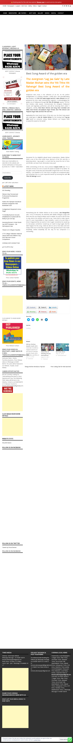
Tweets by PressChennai (9, 547)
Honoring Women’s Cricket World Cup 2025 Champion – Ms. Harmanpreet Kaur (11, 224)
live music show (60, 352)
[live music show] (62, 347)
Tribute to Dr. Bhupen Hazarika (11, 230)
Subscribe (7, 178)
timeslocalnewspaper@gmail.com (12, 659)
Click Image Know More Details (11, 415)
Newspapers (11, 6)
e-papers (17, 6)
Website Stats (7, 439)
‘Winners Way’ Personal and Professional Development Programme (10, 196)
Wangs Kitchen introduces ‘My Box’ (35, 366)
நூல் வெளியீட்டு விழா (7, 247)
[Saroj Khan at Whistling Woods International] (47, 347)
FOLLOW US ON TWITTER (11, 543)
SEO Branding (6, 190)
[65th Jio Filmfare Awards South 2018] (33, 351)
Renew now (40, 2)
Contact (44, 6)
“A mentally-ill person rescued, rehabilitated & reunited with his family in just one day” (11, 216)
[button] (43, 293)
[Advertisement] (36, 31)
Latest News (9, 186)
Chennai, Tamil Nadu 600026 (10, 656)
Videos (35, 6)
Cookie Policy (37, 740)
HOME (4, 6)
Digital (39, 6)
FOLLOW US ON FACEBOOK (11, 447)
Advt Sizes (24, 6)
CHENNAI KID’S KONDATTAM (11, 243)
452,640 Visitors (6, 443)
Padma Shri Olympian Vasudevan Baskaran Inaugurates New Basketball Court (11, 203)
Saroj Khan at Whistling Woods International (46, 353)
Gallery (30, 6)
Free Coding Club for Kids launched (61, 366)
